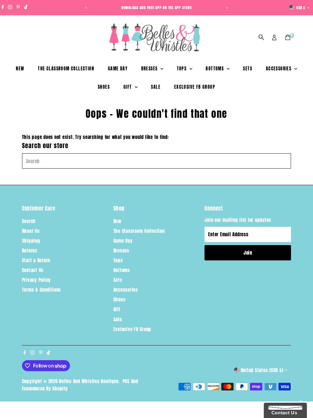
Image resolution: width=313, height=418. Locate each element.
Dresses (150, 68)
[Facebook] (3, 7)
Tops (182, 68)
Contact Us (33, 270)
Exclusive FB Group (194, 87)
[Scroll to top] (301, 401)
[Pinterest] (18, 7)
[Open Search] (261, 37)
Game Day (117, 68)
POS (126, 381)
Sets (247, 68)
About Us (31, 230)
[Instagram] (10, 7)
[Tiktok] (26, 7)
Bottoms (215, 68)
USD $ (300, 7)
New (20, 68)
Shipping (31, 240)
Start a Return (36, 260)
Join (248, 252)
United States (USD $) (262, 370)
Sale (155, 87)
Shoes (104, 87)
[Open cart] (288, 37)
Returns (29, 250)
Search (29, 221)
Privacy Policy (36, 279)
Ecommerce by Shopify (45, 388)
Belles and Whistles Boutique (88, 381)
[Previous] (86, 8)
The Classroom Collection (66, 68)
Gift (128, 87)
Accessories (279, 68)
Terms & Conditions (41, 289)
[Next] (227, 8)
